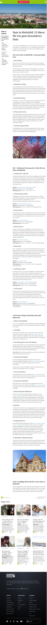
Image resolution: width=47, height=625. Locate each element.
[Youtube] (21, 621)
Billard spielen (16, 323)
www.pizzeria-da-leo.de (22, 239)
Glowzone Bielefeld (35, 361)
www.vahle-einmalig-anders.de (24, 203)
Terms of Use (32, 615)
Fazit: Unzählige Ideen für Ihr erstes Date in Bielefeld (5, 61)
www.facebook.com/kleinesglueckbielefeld (27, 282)
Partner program (33, 600)
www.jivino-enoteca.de (22, 220)
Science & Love (9, 613)
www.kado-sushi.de (21, 261)
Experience (20, 600)
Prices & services (33, 604)
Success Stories (21, 604)
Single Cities (9, 607)
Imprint (30, 602)
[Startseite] (1, 2)
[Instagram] (13, 621)
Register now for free (23, 2)
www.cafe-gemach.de (22, 301)
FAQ (19, 609)
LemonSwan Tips (10, 604)
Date (41, 488)
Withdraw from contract (34, 609)
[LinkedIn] (17, 621)
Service (19, 607)
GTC (30, 613)
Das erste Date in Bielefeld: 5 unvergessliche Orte (5, 38)
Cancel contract (32, 607)
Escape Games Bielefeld (40, 385)
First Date (8, 600)
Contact (31, 598)
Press (19, 602)
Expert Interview (10, 609)
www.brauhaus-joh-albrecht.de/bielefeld (26, 187)
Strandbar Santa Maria (38, 334)
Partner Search (9, 602)
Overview (8, 598)
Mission (19, 598)
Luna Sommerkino (37, 374)
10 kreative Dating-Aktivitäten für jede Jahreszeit (5, 54)
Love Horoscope (10, 611)
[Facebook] (10, 621)
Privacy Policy (32, 611)
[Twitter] (7, 621)
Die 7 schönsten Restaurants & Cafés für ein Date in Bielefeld (5, 46)
